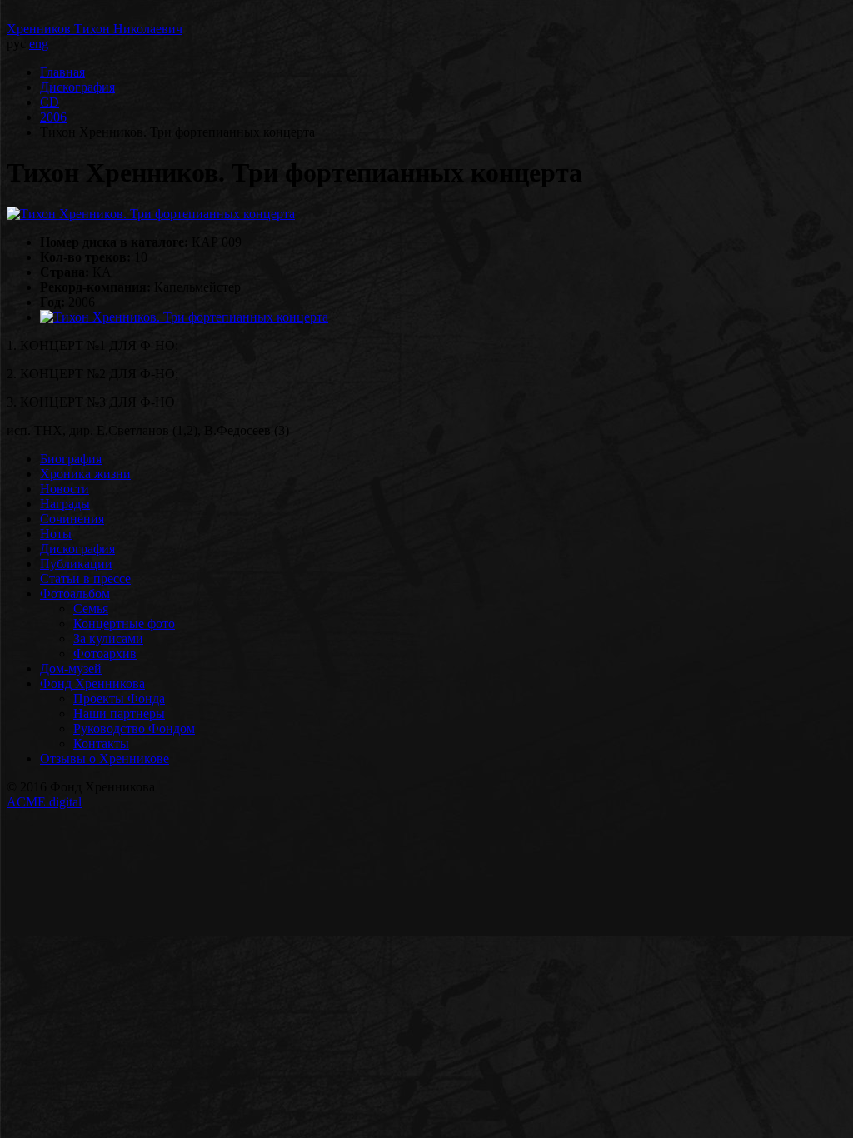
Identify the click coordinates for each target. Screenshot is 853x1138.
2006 (53, 117)
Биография (71, 459)
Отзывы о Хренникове (104, 758)
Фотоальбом (75, 593)
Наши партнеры (119, 713)
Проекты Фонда (119, 698)
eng (38, 44)
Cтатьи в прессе (85, 578)
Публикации (76, 564)
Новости (64, 489)
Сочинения (72, 519)
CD (49, 102)
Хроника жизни (85, 474)
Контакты (101, 743)
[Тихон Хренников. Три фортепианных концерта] (151, 214)
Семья (90, 608)
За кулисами (108, 638)
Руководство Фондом (134, 728)
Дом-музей (71, 668)
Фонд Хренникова (92, 683)
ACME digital (44, 802)
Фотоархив (105, 653)
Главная (62, 72)
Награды (65, 504)
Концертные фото (124, 623)
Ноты (56, 534)
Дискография (77, 87)
